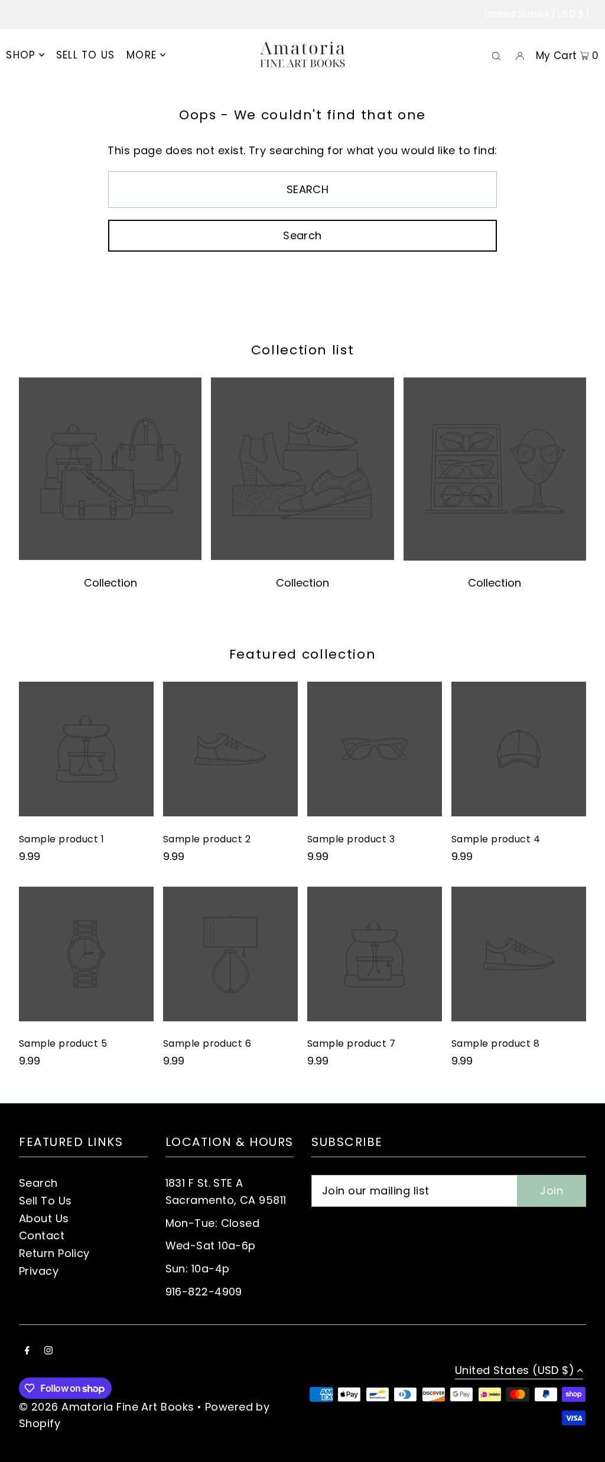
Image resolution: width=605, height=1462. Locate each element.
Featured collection (302, 654)
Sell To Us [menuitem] (85, 55)
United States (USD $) (537, 14)
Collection (110, 582)
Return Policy (54, 1253)
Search (38, 1183)
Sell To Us (45, 1200)
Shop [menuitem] (20, 55)
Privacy (38, 1271)
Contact (41, 1235)
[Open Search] (496, 55)
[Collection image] (110, 557)
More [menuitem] (141, 55)
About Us (44, 1218)
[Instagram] (48, 1351)
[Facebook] (27, 1351)
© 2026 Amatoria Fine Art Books (106, 1406)
